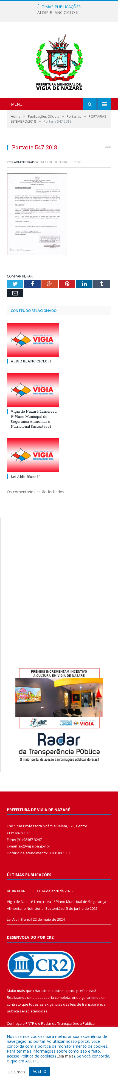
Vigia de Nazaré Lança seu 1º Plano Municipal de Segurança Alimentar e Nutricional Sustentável (60, 12)
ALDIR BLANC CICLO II (31, 361)
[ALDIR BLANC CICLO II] (33, 340)
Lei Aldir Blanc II (25, 476)
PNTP (30, 1023)
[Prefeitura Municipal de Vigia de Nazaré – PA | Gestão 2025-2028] (59, 61)
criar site (40, 990)
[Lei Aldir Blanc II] (33, 455)
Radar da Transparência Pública (68, 1023)
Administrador (26, 162)
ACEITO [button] (39, 1071)
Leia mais (65, 1056)
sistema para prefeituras (74, 990)
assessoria (44, 997)
